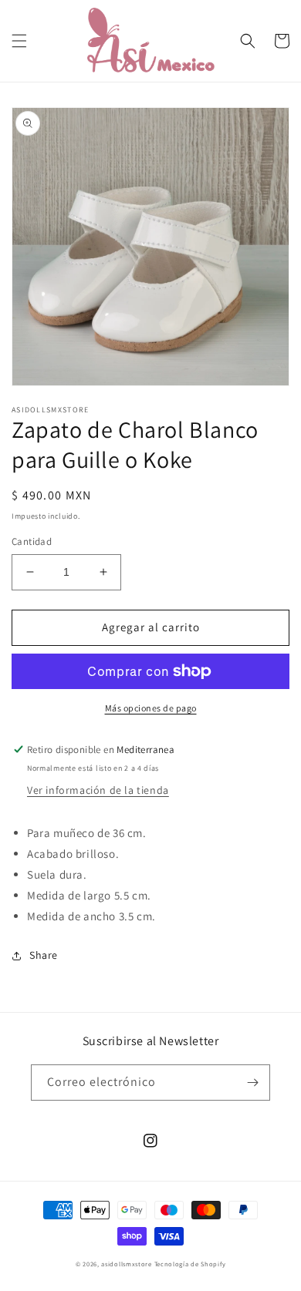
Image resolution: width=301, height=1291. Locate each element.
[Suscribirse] (252, 1082)
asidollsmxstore (126, 1263)
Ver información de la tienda (98, 790)
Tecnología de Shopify (190, 1263)
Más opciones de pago (151, 708)
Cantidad (32, 541)
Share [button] (43, 955)
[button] (19, 41)
